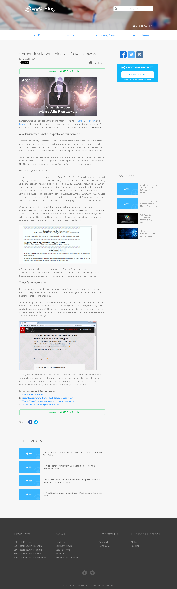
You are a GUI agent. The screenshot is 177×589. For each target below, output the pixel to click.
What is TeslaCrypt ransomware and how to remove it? (48, 401)
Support (103, 542)
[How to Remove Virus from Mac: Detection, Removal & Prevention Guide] (29, 467)
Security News (140, 35)
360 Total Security (23, 542)
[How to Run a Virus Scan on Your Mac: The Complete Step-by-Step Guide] (29, 453)
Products (71, 35)
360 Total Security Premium (28, 549)
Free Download (137, 74)
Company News (105, 35)
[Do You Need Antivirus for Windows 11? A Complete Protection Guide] (29, 494)
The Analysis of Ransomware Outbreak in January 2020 (149, 233)
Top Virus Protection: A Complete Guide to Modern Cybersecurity (148, 203)
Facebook (123, 54)
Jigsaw (22, 124)
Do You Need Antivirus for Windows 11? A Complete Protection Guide (73, 494)
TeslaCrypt (90, 120)
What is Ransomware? (32, 394)
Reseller (135, 545)
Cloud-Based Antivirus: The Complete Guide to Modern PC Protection (148, 188)
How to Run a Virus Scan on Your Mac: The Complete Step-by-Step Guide (72, 453)
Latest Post (37, 35)
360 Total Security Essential (28, 545)
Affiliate (135, 542)
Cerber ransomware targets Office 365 (40, 404)
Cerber (81, 120)
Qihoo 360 (104, 545)
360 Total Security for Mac (27, 553)
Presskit (60, 553)
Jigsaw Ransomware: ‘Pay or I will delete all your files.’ (47, 397)
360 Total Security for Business (30, 557)
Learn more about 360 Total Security (62, 71)
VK (139, 54)
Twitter (131, 54)
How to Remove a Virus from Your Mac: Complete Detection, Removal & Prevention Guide (72, 480)
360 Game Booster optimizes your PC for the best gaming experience (148, 218)
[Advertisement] (137, 129)
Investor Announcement (68, 557)
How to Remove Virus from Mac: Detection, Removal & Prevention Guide (69, 467)
